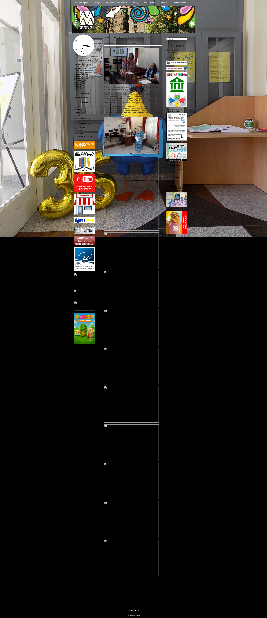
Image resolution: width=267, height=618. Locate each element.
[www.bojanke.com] (84, 343)
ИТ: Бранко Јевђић (133, 615)
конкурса (77, 370)
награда (88, 352)
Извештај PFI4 (80, 88)
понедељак (95, 352)
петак (91, 378)
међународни (81, 378)
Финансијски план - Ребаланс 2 (86, 78)
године (78, 361)
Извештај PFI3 (80, 86)
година (89, 359)
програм (98, 365)
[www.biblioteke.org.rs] (84, 287)
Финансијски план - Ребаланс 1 (86, 76)
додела (76, 356)
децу (77, 351)
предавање (87, 373)
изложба (90, 369)
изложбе (94, 359)
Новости (116, 37)
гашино (84, 359)
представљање (89, 354)
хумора (78, 384)
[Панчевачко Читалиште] (84, 299)
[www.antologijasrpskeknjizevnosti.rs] (84, 245)
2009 (93, 356)
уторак (92, 365)
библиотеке (80, 375)
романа (97, 362)
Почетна (107, 37)
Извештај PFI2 (80, 84)
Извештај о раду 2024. (83, 66)
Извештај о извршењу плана (85, 72)
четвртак (80, 354)
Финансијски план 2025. (83, 65)
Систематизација (81, 97)
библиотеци (87, 348)
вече (98, 370)
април (96, 378)
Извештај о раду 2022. (83, 70)
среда (76, 354)
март (82, 351)
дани (76, 365)
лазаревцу (83, 364)
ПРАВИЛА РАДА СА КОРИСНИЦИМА (174, 111)
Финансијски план (81, 74)
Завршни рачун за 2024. (83, 68)
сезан (82, 370)
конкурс (78, 359)
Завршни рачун (80, 80)
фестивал (85, 356)
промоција (86, 381)
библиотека (88, 362)
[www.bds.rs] (84, 270)
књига (95, 367)
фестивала (86, 367)
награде (77, 367)
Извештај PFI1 (80, 82)
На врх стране (133, 610)
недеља (77, 349)
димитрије (76, 381)
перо (96, 354)
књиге (77, 372)
